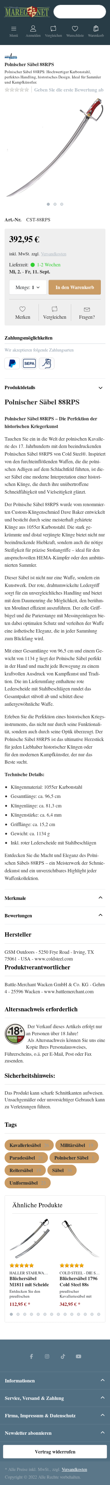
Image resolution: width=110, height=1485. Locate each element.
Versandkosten (53, 254)
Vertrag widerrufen (55, 1451)
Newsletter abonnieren (28, 1432)
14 (98, 1314)
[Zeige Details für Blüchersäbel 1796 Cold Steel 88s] (80, 1238)
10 (71, 1314)
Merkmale (15, 897)
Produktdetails (20, 387)
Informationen (20, 1380)
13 (92, 1314)
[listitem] (55, 148)
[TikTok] (63, 1356)
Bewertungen (18, 915)
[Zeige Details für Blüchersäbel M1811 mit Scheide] (29, 1238)
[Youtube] (79, 1356)
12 (85, 1314)
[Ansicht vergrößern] (55, 148)
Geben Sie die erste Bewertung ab (69, 89)
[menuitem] (29, 1145)
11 (78, 1314)
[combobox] (79, 11)
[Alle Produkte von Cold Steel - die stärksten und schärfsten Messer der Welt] (11, 55)
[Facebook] (31, 1356)
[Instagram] (47, 1356)
